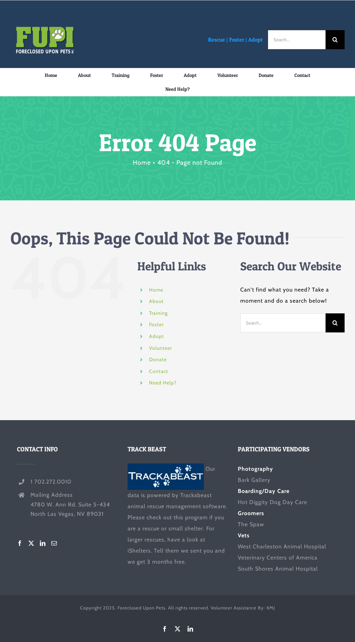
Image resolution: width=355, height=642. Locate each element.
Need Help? (162, 383)
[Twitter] (31, 543)
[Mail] (54, 543)
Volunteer (160, 348)
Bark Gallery (254, 480)
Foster (236, 39)
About (156, 301)
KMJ (271, 607)
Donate (158, 359)
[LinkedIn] (43, 543)
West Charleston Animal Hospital (282, 546)
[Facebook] (20, 543)
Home (156, 290)
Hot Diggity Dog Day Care (272, 502)
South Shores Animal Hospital (278, 568)
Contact (158, 371)
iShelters (139, 550)
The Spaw (251, 524)
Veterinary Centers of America (278, 557)
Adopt (255, 39)
